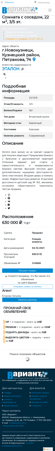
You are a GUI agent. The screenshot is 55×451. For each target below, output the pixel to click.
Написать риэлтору (27, 300)
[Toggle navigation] (50, 10)
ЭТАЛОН (11, 68)
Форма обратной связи (13, 426)
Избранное (9, 2)
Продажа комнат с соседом (21, 35)
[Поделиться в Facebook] (9, 204)
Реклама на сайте (39, 402)
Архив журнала (11, 405)
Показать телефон (27, 270)
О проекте (36, 405)
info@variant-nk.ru (18, 423)
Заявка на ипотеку (12, 396)
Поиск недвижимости (14, 28)
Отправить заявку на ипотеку (27, 286)
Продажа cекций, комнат (19, 32)
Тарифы (7, 393)
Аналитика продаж (40, 393)
